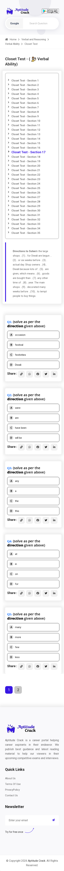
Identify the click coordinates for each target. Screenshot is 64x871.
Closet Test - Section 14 (25, 138)
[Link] (21, 374)
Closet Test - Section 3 (25, 89)
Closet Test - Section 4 (25, 94)
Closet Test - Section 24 (25, 183)
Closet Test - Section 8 (25, 111)
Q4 (9, 541)
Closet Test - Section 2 (25, 85)
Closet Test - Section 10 (25, 120)
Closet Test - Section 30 (25, 210)
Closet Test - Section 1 (25, 80)
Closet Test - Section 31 (25, 215)
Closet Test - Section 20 (25, 165)
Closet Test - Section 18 (25, 156)
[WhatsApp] (29, 374)
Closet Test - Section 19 (25, 161)
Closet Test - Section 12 (25, 129)
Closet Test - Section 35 (25, 232)
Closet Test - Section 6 (25, 103)
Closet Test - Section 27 (25, 197)
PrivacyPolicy (12, 789)
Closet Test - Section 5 (25, 98)
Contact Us (11, 795)
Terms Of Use (13, 784)
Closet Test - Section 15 (25, 143)
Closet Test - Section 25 (25, 188)
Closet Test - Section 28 (25, 201)
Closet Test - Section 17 (28, 152)
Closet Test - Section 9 (25, 116)
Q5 (9, 614)
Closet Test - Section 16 (25, 147)
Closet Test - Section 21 (25, 170)
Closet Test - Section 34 (25, 228)
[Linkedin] (54, 374)
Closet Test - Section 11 (25, 125)
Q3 (9, 468)
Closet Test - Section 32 (25, 219)
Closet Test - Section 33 (25, 224)
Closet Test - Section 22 (25, 174)
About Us (10, 778)
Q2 (9, 395)
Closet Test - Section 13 (25, 134)
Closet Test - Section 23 (25, 179)
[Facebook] (37, 374)
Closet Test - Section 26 (25, 192)
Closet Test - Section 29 (25, 206)
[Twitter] (45, 374)
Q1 (9, 322)
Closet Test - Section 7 (25, 107)
